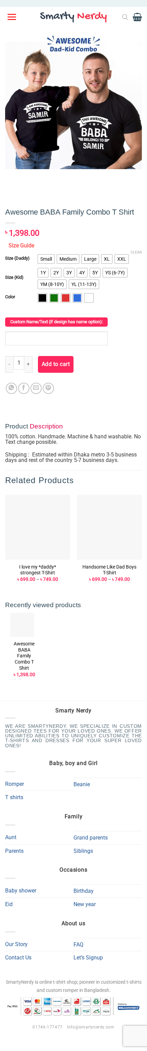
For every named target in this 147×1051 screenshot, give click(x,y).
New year (85, 904)
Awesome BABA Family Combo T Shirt (24, 656)
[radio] (46, 259)
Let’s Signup (88, 957)
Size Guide (21, 245)
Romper (14, 784)
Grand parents (91, 837)
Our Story (16, 944)
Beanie (82, 784)
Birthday (84, 891)
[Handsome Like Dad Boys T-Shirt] (109, 527)
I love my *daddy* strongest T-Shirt (37, 570)
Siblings (83, 851)
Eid (9, 904)
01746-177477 (47, 1027)
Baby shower (20, 890)
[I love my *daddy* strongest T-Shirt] (37, 527)
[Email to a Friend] (36, 388)
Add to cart (56, 364)
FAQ (78, 944)
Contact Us (18, 957)
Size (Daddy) (17, 258)
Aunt (10, 837)
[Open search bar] (125, 17)
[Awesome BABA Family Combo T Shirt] (22, 625)
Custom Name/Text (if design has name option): (56, 321)
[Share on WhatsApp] (11, 388)
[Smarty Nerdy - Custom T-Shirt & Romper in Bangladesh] (73, 17)
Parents (14, 851)
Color (10, 297)
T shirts (14, 797)
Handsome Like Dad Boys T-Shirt (109, 570)
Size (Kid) (14, 277)
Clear (136, 252)
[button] (12, 17)
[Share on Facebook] (23, 388)
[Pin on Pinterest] (48, 388)
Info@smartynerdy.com (90, 1027)
